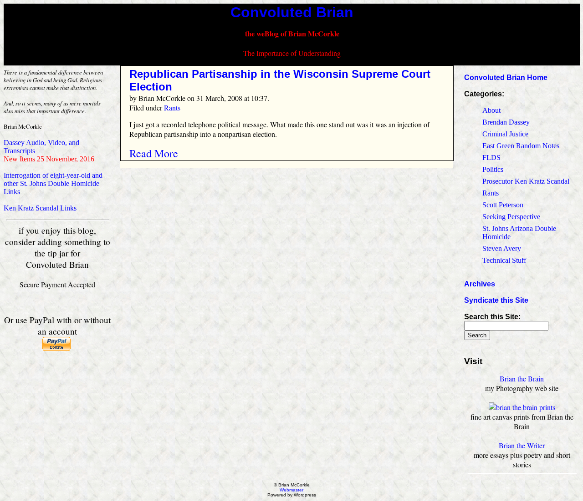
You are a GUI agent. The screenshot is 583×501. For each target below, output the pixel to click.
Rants (172, 107)
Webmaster (291, 489)
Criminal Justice (505, 134)
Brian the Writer (522, 445)
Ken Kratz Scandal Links (40, 208)
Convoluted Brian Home (505, 77)
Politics (492, 169)
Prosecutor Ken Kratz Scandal (525, 181)
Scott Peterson (502, 205)
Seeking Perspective (511, 216)
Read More (153, 153)
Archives (479, 284)
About (491, 110)
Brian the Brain (522, 378)
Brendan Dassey (506, 122)
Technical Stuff (504, 260)
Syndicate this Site (496, 300)
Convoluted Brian (291, 12)
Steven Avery (501, 248)
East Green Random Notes (520, 146)
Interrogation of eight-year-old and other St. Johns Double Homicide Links (53, 183)
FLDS (491, 157)
